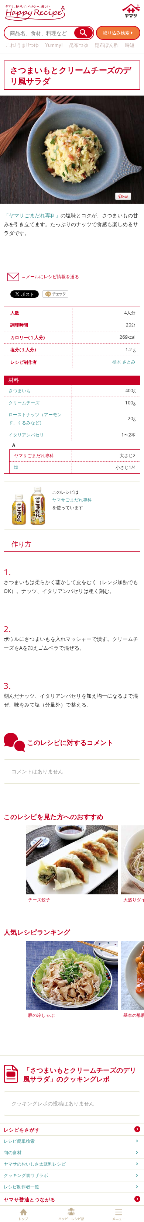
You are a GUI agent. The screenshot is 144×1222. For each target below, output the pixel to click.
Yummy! (54, 45)
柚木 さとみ (124, 362)
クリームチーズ (24, 403)
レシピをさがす (22, 1129)
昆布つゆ (78, 45)
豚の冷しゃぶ (41, 1015)
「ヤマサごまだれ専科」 (32, 215)
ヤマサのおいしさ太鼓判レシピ (35, 1164)
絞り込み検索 (116, 33)
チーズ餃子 (39, 900)
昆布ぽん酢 (107, 45)
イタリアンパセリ (26, 435)
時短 (129, 45)
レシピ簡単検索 (19, 1141)
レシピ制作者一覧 (21, 1187)
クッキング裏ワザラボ (26, 1175)
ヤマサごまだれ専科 (34, 455)
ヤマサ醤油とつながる (29, 1199)
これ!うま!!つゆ (22, 45)
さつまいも (19, 390)
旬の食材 (12, 1152)
